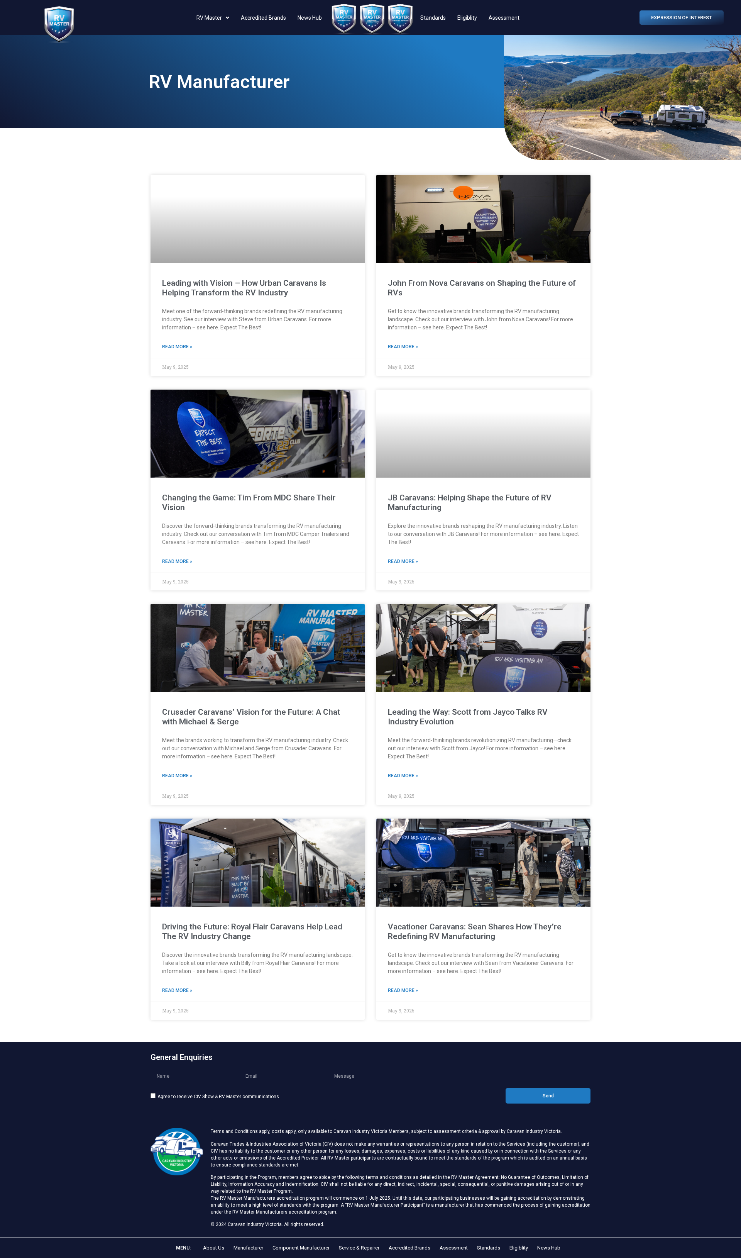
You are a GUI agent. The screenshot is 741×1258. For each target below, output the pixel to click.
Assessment (504, 18)
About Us (213, 1248)
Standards (433, 18)
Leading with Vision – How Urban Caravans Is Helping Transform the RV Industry (244, 287)
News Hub (310, 18)
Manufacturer (248, 1248)
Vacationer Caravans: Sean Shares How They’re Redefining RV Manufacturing (475, 931)
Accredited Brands (263, 18)
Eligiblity (467, 18)
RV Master (209, 18)
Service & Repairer (359, 1248)
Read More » (177, 346)
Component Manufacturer (301, 1248)
